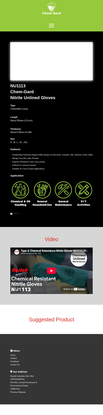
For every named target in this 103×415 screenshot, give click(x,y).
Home (12, 355)
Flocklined (14, 361)
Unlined (13, 358)
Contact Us (15, 365)
